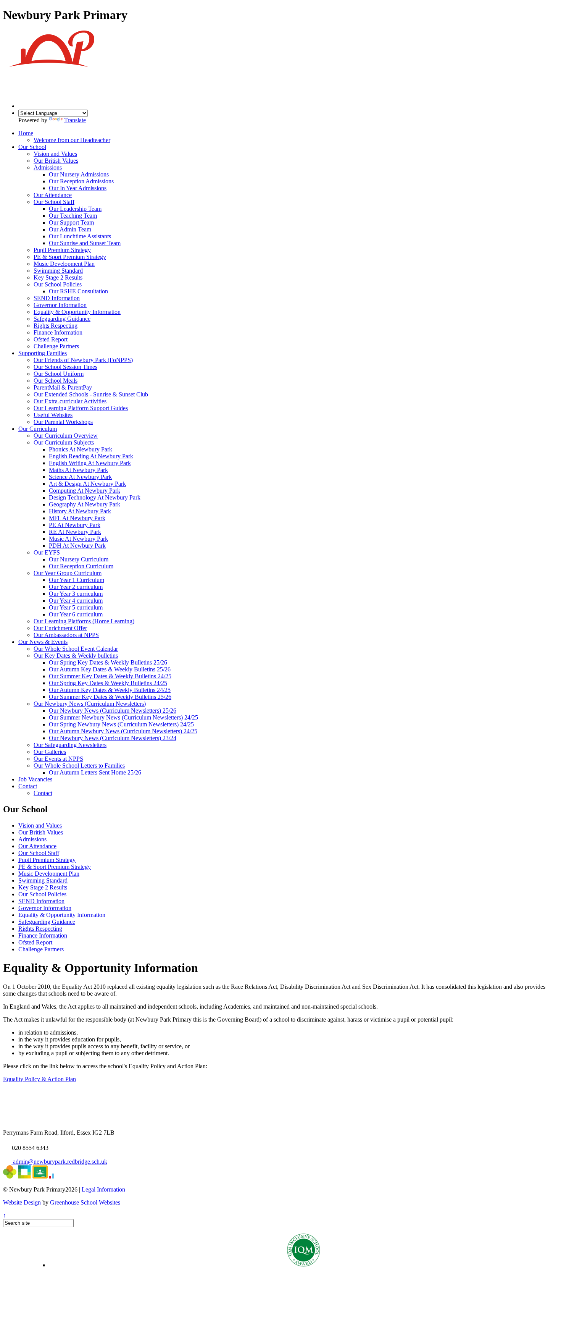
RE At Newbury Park (75, 532)
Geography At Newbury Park (84, 504)
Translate (75, 120)
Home (25, 133)
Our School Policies (58, 284)
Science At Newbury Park (80, 477)
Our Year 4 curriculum (76, 600)
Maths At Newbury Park (78, 470)
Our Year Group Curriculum (68, 573)
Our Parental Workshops (63, 422)
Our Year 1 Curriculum (76, 580)
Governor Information (60, 305)
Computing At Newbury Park (84, 490)
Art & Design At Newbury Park (87, 483)
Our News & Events (43, 642)
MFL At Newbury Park (77, 518)
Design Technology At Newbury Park (94, 497)
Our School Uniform (59, 373)
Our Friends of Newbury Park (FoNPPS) (83, 360)
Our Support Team (71, 222)
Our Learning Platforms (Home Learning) (84, 621)
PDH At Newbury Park (77, 545)
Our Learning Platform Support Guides (81, 408)
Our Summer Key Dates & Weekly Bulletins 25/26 (110, 697)
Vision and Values (55, 153)
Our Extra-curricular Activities (70, 401)
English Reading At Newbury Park (91, 456)
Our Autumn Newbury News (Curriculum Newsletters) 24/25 (123, 731)
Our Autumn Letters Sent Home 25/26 (95, 772)
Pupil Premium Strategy (62, 250)
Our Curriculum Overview (66, 435)
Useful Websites (53, 415)
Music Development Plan (64, 263)
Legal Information (103, 1189)
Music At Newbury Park (78, 538)
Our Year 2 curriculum (76, 587)
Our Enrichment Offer (60, 628)
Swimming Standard (58, 270)
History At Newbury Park (80, 511)
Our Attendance (53, 195)
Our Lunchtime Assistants (80, 236)
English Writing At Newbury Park (90, 463)
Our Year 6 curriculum (76, 614)
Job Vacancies (35, 779)
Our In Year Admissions (77, 188)
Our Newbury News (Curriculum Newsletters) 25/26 (112, 710)
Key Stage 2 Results (58, 277)
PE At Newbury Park (74, 525)
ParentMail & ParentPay (63, 387)
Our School (32, 147)
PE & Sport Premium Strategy (70, 257)
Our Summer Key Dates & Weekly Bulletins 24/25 (110, 676)
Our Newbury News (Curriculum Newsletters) (90, 703)
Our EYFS (47, 552)
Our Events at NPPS (58, 758)
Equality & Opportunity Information (77, 312)
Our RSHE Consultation (78, 291)
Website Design (22, 1202)
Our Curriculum (37, 428)
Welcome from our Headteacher (72, 140)
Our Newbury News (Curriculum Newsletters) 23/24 (112, 738)
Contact (27, 786)
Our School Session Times (65, 367)
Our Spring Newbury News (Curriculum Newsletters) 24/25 (121, 724)
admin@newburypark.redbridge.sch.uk (59, 1161)
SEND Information (57, 298)
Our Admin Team (70, 229)
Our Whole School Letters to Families (79, 765)
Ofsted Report (51, 339)
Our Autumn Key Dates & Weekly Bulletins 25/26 (110, 669)
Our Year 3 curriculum (76, 593)
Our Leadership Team (75, 208)
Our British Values (56, 160)
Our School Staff (54, 202)
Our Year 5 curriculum (76, 607)
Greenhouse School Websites (85, 1202)
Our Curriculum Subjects (64, 442)
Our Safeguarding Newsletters (70, 745)
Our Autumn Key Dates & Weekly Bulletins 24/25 (110, 690)
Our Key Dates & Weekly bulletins (76, 655)
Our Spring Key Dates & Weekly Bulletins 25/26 (108, 662)
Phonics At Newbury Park (80, 449)
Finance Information (58, 332)
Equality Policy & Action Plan (39, 1079)
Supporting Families (42, 353)
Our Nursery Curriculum (78, 559)
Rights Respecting (55, 325)
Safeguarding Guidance (62, 318)
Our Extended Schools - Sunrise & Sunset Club (91, 394)
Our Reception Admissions (81, 181)
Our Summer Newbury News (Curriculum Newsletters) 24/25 (123, 717)
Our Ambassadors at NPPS (66, 635)
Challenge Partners (56, 346)
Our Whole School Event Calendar (76, 648)
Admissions (48, 167)
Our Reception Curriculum (81, 566)
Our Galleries (50, 752)
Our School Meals (55, 380)
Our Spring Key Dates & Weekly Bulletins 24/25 (108, 683)
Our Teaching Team (73, 215)
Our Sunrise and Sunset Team (85, 243)
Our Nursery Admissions (79, 174)
